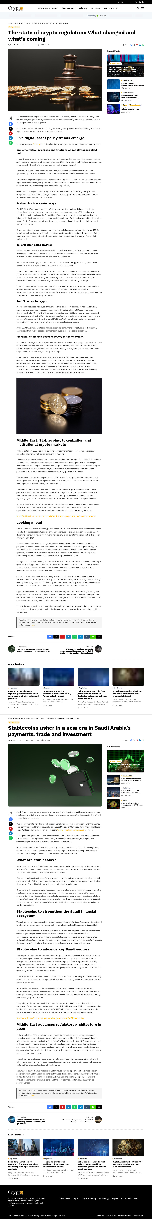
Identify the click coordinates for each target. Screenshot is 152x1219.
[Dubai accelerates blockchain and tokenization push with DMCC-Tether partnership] (113, 84)
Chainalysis (37, 144)
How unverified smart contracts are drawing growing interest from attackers (130, 96)
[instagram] (140, 2)
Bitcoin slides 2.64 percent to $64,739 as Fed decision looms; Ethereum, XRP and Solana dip (122, 69)
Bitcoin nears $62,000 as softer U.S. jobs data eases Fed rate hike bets (125, 766)
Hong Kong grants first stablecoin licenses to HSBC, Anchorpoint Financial (57, 693)
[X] (136, 2)
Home (10, 23)
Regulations (19, 23)
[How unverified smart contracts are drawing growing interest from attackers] (113, 97)
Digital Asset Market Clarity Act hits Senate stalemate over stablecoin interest (128, 693)
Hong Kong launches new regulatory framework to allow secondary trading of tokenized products (23, 695)
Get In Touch (138, 1215)
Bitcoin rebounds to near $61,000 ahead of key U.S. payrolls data (131, 779)
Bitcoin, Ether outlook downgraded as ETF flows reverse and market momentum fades (131, 804)
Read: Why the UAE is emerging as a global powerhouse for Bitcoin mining (50, 1018)
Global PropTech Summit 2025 (70, 830)
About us (100, 1215)
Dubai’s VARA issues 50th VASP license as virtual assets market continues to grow (132, 792)
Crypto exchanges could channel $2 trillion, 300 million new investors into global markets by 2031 (131, 109)
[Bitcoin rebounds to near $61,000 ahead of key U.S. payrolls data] (113, 780)
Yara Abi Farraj (15, 45)
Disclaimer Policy (124, 1215)
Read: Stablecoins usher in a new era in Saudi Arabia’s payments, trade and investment (55, 516)
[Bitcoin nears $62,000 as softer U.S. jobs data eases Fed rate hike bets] (125, 761)
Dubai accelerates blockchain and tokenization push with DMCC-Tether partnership (132, 84)
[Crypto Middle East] (16, 8)
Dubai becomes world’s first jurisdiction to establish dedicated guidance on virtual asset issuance (92, 695)
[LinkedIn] (143, 2)
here (32, 625)
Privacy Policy (111, 1215)
